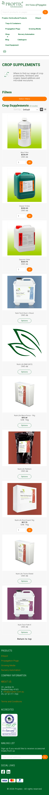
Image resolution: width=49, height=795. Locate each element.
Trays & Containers (13, 23)
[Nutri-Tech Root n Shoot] (24, 292)
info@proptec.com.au (13, 691)
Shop (7, 34)
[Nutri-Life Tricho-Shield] (24, 553)
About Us (6, 681)
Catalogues (22, 40)
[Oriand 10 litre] (24, 185)
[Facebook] (3, 772)
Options (24, 321)
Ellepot (38, 18)
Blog (7, 40)
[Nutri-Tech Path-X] (24, 604)
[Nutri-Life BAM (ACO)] (24, 343)
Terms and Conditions (11, 701)
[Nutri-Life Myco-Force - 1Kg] (24, 394)
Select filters (24, 99)
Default (26, 109)
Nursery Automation (26, 34)
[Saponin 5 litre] (24, 238)
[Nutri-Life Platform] (24, 448)
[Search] (45, 12)
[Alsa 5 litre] (24, 131)
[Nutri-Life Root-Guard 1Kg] (24, 499)
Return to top (24, 639)
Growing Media (35, 29)
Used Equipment (12, 45)
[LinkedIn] (8, 772)
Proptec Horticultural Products (14, 18)
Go (45, 757)
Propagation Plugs (12, 29)
